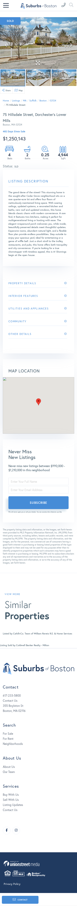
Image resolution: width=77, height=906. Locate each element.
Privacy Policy (12, 884)
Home (6, 100)
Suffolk (32, 100)
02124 (53, 100)
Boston (43, 100)
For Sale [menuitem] (8, 733)
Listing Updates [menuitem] (13, 805)
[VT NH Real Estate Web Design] (38, 863)
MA (24, 100)
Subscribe (38, 503)
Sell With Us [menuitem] (11, 800)
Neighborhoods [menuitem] (13, 744)
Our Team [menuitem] (9, 772)
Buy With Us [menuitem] (11, 794)
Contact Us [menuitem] (10, 810)
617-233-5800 (12, 695)
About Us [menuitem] (9, 767)
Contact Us (10, 700)
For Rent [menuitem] (8, 739)
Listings (16, 100)
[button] (38, 402)
